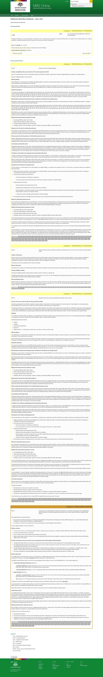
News (67, 664)
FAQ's (81, 664)
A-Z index (54, 668)
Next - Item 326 (86, 53)
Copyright (40, 668)
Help (32, 15)
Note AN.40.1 (65, 581)
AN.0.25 (17, 47)
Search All (74, 4)
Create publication (55, 665)
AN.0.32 (21, 47)
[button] (100, 675)
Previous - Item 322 (18, 53)
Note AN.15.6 (32, 558)
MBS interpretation (83, 665)
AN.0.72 (25, 47)
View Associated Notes (15, 26)
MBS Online (19, 665)
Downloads (54, 667)
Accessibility (40, 664)
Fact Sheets (68, 665)
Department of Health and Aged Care (20, 6)
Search (53, 664)
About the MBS (25, 15)
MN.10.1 (29, 47)
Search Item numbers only (78, 6)
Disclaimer (40, 667)
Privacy (39, 665)
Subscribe (15, 657)
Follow (67, 1)
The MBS (17, 15)
